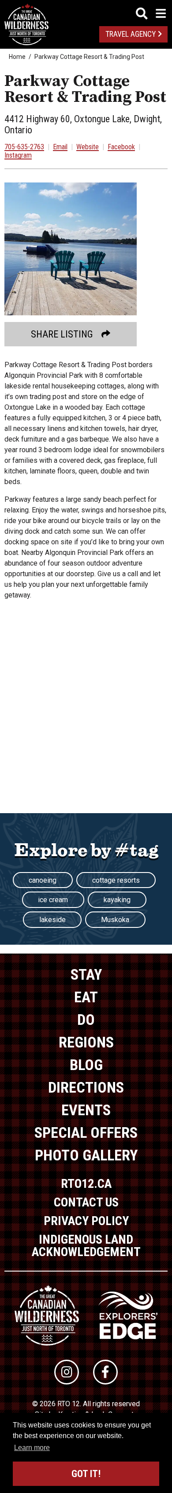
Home (17, 56)
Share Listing (62, 334)
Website (87, 147)
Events (86, 1110)
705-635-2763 (24, 147)
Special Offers (86, 1132)
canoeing (42, 880)
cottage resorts (116, 880)
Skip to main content (86, 12)
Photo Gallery (86, 1155)
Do (86, 1019)
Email (60, 147)
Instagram (18, 155)
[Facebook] (105, 1372)
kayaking (117, 900)
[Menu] (151, 13)
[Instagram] (66, 1372)
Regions (86, 1042)
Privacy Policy (86, 1221)
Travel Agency (130, 34)
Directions (86, 1087)
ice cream (53, 900)
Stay (86, 974)
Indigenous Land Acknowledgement (86, 1245)
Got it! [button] (86, 1473)
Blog (86, 1065)
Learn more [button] (32, 1447)
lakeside (52, 919)
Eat (86, 997)
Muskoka (115, 919)
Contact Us (86, 1202)
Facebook (121, 147)
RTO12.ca (86, 1183)
